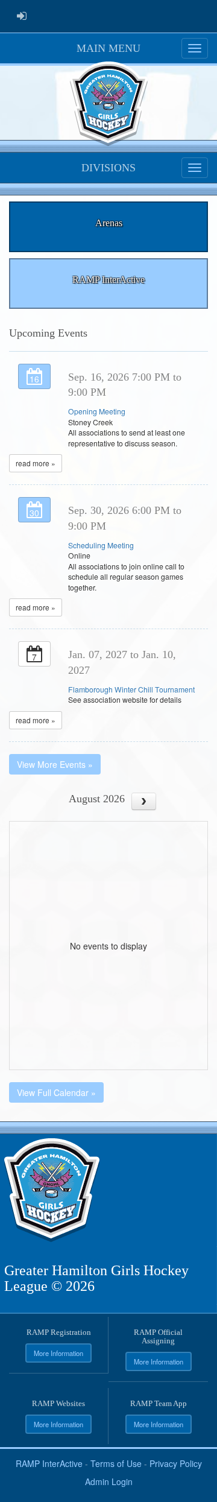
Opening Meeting (96, 411)
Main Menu (108, 48)
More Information (58, 1353)
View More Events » (55, 764)
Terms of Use (116, 1463)
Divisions (108, 168)
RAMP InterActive (49, 1463)
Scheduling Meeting (101, 545)
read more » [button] (35, 463)
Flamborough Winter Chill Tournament (131, 689)
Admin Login (109, 1481)
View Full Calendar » (56, 1092)
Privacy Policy (175, 1463)
